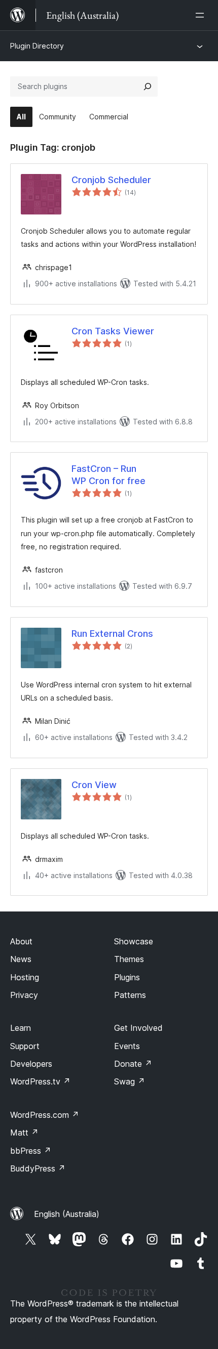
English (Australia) (66, 1214)
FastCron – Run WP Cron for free (108, 474)
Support (25, 1046)
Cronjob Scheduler (111, 180)
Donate (133, 1064)
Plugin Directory (37, 45)
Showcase (133, 941)
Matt (24, 1132)
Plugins (127, 977)
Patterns (130, 995)
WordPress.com (44, 1115)
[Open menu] (202, 15)
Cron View (94, 784)
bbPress (30, 1151)
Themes (129, 959)
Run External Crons (112, 633)
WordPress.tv (40, 1081)
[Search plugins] (147, 86)
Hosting (24, 977)
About (21, 941)
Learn (20, 1028)
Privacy (24, 995)
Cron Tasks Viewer (112, 331)
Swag (129, 1081)
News (20, 959)
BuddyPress (37, 1168)
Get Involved (138, 1028)
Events (127, 1046)
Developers (31, 1064)
